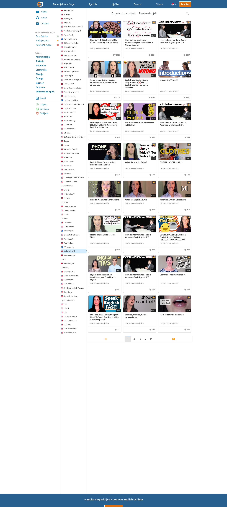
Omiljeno (44, 113)
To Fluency (67, 325)
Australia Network (70, 39)
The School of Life (70, 321)
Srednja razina (42, 40)
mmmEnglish (68, 231)
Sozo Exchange (69, 284)
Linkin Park (65, 202)
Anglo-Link (67, 23)
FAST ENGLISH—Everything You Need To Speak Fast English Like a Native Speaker (104, 317)
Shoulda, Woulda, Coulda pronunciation (136, 316)
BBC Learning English (71, 43)
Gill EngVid (67, 133)
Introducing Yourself (169, 80)
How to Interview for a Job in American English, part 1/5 (173, 41)
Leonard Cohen (67, 186)
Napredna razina (43, 45)
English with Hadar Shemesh (74, 104)
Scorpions (65, 268)
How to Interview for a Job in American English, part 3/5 (138, 276)
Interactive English (70, 149)
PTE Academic (69, 247)
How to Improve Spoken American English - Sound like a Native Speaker (139, 42)
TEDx (65, 312)
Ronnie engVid (69, 263)
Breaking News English (72, 59)
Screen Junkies (69, 272)
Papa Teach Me (69, 239)
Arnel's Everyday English (72, 31)
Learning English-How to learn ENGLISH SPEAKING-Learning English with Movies (103, 125)
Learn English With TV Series (74, 178)
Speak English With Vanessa (74, 288)
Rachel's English (69, 251)
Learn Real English (70, 182)
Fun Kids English (69, 129)
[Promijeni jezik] (174, 4)
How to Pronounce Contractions (104, 200)
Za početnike (42, 36)
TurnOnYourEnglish (71, 329)
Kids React (67, 174)
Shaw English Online (71, 276)
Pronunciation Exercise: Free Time (102, 236)
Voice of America (70, 333)
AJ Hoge (67, 14)
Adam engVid (68, 10)
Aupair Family (68, 35)
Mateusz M (67, 223)
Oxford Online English (71, 235)
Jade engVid (68, 157)
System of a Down (68, 300)
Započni (185, 4)
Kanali (43, 98)
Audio (44, 17)
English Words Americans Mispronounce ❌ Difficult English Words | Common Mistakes (136, 83)
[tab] (123, 13)
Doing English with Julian (72, 80)
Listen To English (70, 206)
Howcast (67, 145)
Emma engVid (69, 84)
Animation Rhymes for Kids (73, 27)
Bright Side (68, 64)
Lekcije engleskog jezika (99, 48)
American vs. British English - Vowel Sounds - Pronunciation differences (103, 82)
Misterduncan (69, 227)
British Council (69, 68)
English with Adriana (71, 100)
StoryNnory (68, 292)
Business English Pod (71, 72)
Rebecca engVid (69, 255)
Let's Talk (67, 190)
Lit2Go (66, 214)
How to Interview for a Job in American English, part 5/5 (138, 236)
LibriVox (67, 198)
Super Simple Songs (71, 296)
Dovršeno (44, 109)
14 (151, 338)
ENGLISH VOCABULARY (171, 162)
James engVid (69, 161)
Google (66, 141)
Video (44, 11)
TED (65, 304)
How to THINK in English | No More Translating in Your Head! (104, 41)
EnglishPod (68, 125)
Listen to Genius (69, 210)
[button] (116, 55)
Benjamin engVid (70, 47)
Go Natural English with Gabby (74, 137)
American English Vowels (136, 200)
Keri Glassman (69, 170)
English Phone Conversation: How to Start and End (102, 163)
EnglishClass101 (69, 112)
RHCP (64, 259)
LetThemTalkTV (69, 194)
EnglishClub (68, 116)
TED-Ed (66, 308)
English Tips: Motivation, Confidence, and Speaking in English (102, 277)
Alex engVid (68, 19)
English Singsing (69, 96)
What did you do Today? (136, 162)
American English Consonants (173, 200)
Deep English (68, 76)
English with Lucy (70, 108)
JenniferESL (68, 166)
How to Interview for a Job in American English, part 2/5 (173, 124)
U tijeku (43, 104)
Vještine (38, 53)
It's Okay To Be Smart (71, 153)
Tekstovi (45, 23)
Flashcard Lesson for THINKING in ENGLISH (139, 124)
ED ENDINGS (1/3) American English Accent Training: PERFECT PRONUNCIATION (173, 237)
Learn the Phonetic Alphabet (172, 275)
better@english (69, 51)
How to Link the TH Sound (172, 315)
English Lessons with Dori (73, 88)
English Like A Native (71, 92)
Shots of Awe (68, 280)
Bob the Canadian (70, 55)
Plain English (68, 243)
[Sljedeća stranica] (173, 339)
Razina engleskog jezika (45, 32)
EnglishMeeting (69, 121)
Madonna (65, 218)
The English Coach (70, 316)
